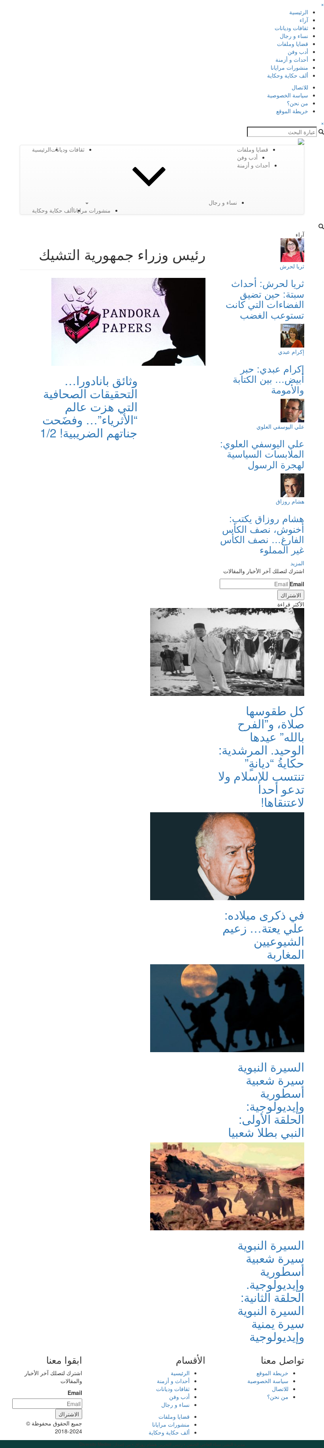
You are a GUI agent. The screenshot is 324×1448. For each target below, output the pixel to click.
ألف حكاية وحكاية (287, 75)
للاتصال (300, 87)
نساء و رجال (294, 36)
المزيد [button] (297, 563)
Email (297, 584)
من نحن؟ (297, 103)
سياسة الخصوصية (287, 95)
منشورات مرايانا (289, 67)
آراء (304, 20)
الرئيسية (298, 12)
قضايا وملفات (292, 44)
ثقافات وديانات (291, 28)
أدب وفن (298, 51)
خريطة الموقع (292, 111)
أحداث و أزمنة (291, 59)
